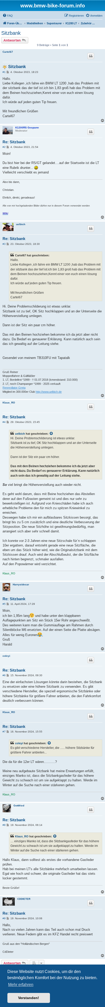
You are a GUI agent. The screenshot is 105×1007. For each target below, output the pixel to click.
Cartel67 (8, 51)
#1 (4, 72)
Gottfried (19, 805)
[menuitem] (8, 16)
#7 (4, 731)
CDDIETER (23, 898)
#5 (4, 604)
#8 (4, 825)
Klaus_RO (9, 402)
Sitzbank (11, 33)
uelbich (20, 224)
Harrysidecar (21, 584)
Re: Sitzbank (14, 142)
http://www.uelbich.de (49, 391)
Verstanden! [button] (28, 998)
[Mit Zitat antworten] (90, 56)
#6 (4, 675)
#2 (4, 147)
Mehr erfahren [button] (20, 984)
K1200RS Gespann (27, 127)
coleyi (6, 655)
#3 (4, 244)
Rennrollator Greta (14, 387)
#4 (4, 422)
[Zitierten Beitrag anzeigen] (51, 433)
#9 (4, 918)
